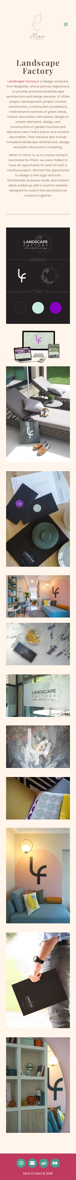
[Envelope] (32, 1163)
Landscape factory (22, 81)
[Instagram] (21, 1163)
